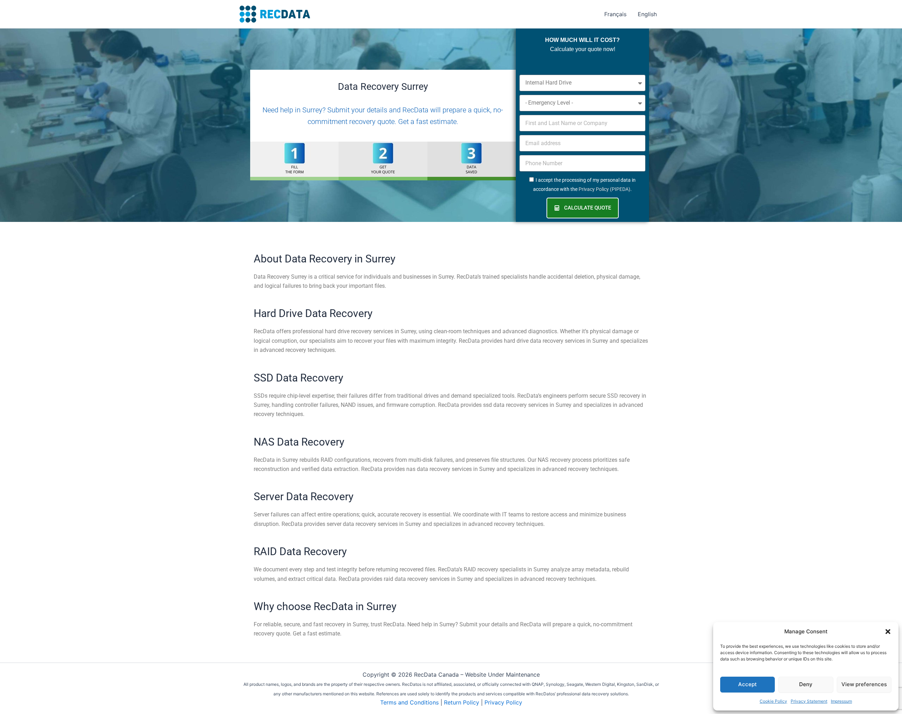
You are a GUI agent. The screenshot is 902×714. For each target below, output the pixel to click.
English (647, 14)
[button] (887, 631)
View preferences (864, 684)
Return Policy (461, 702)
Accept (747, 684)
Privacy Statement (809, 701)
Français (615, 14)
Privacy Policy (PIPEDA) (604, 189)
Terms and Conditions (409, 702)
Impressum (841, 701)
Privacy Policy (503, 702)
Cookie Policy (773, 701)
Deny (806, 684)
